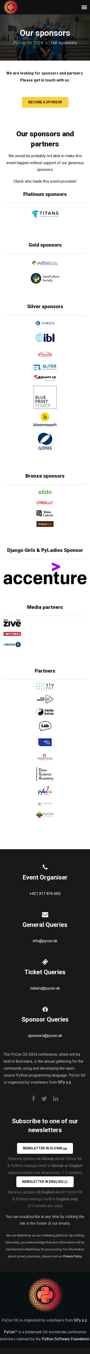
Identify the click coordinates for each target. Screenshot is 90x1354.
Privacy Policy (72, 1256)
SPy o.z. (65, 1082)
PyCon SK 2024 (28, 42)
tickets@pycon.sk (45, 988)
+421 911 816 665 (45, 893)
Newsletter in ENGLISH (42, 1182)
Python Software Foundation (65, 1339)
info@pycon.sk (45, 941)
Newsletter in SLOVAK (42, 1148)
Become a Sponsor (45, 102)
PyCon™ (10, 1332)
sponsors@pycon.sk (45, 1035)
